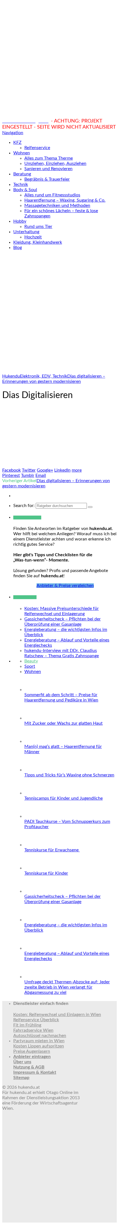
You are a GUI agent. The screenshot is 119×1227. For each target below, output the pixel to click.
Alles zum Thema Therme (48, 158)
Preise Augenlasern (31, 1051)
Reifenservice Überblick (36, 1020)
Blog (17, 247)
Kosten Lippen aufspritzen (38, 1046)
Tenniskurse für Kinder (46, 873)
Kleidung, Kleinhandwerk (37, 242)
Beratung (22, 174)
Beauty (31, 661)
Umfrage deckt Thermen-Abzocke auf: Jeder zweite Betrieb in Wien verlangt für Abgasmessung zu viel (67, 987)
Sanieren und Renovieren (48, 169)
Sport (29, 666)
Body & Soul (25, 190)
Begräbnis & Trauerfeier (47, 179)
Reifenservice (37, 147)
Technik (20, 184)
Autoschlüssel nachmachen (39, 1035)
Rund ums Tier (38, 226)
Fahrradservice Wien (33, 1030)
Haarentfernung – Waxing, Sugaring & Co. (64, 200)
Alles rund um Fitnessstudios (52, 195)
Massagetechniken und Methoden (57, 205)
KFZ (17, 142)
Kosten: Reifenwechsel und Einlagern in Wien (57, 1014)
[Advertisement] (59, 314)
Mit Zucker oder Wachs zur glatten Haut (63, 723)
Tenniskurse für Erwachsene (52, 850)
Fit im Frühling (27, 1025)
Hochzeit (33, 237)
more (77, 470)
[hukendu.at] (59, 115)
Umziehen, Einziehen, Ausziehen (55, 163)
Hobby (19, 221)
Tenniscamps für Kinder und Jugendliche (63, 798)
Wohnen (21, 153)
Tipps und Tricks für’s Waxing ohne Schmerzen (69, 775)
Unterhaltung (26, 232)
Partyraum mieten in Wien (38, 1041)
